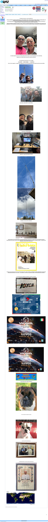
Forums (21, 5)
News (16, 5)
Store (25, 5)
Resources (35, 5)
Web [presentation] (16, 14)
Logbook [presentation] (13, 14)
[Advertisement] (26, 515)
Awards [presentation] (19, 14)
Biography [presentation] (7, 14)
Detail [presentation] (10, 14)
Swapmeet (30, 5)
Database (11, 5)
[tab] (7, 14)
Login (45, 5)
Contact (41, 5)
